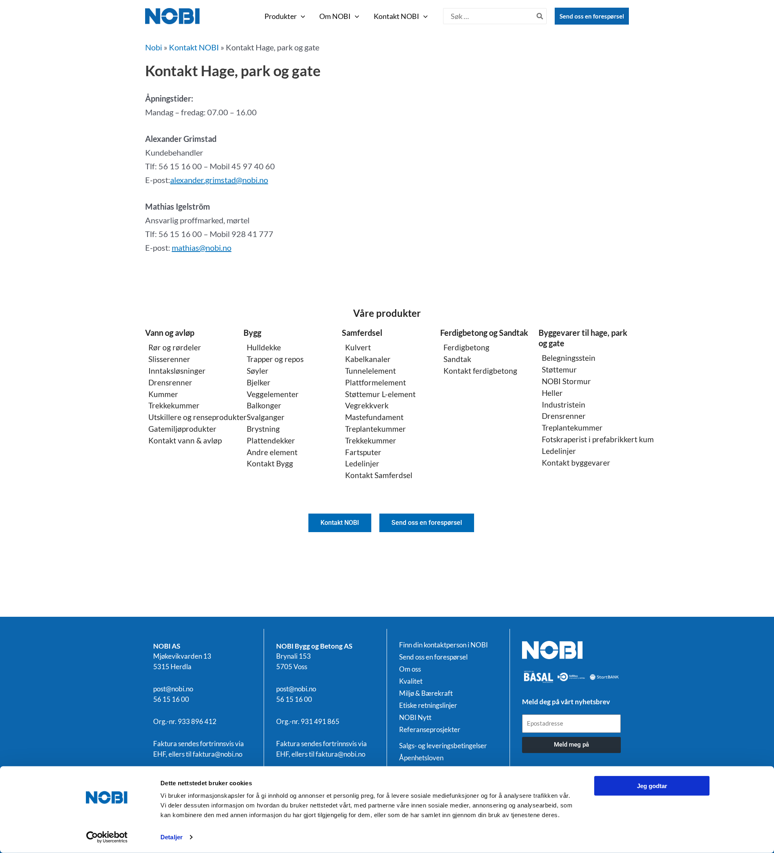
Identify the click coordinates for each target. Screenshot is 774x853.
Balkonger (264, 405)
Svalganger (266, 417)
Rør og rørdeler (174, 347)
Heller (552, 392)
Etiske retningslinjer (428, 705)
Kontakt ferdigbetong (480, 370)
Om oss (410, 669)
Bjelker (258, 382)
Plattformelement (375, 382)
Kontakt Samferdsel (378, 475)
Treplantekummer (375, 428)
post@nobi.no (173, 688)
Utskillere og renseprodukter (197, 417)
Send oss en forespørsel (592, 16)
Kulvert (358, 347)
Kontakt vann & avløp (185, 440)
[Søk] (540, 16)
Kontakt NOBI (396, 16)
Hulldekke (264, 347)
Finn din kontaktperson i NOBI (443, 645)
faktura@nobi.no (217, 754)
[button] (301, 16)
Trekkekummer (174, 405)
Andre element (272, 452)
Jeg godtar (652, 785)
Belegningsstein (568, 357)
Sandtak (457, 359)
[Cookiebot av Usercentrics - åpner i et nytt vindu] (107, 837)
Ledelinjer (362, 463)
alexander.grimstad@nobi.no (219, 180)
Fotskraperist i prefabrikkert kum (598, 439)
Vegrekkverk (367, 405)
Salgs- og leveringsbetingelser (443, 746)
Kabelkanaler (368, 359)
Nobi (153, 47)
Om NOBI (335, 16)
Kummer (163, 394)
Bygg (252, 332)
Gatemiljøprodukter (182, 428)
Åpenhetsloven (421, 758)
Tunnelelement (370, 370)
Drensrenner (170, 382)
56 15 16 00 (171, 699)
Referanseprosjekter (429, 730)
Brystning (263, 428)
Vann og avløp (169, 332)
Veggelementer (273, 394)
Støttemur (559, 369)
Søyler (257, 370)
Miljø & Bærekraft (426, 693)
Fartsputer (363, 452)
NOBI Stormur (566, 381)
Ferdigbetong (466, 347)
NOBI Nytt (415, 718)
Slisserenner (169, 359)
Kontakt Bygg (270, 463)
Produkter (280, 16)
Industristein (563, 404)
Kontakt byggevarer (576, 462)
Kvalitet (410, 681)
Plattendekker (271, 440)
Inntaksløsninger (177, 370)
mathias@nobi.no (201, 247)
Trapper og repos (275, 359)
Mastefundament (374, 417)
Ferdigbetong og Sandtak (484, 332)
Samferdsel (362, 332)
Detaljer (171, 837)
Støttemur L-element (380, 394)
